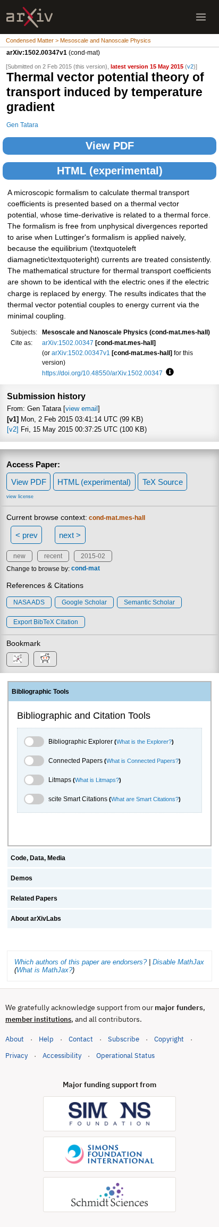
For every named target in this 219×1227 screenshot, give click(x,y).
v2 (190, 66)
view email (81, 409)
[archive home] (29, 17)
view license (19, 496)
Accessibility (62, 1055)
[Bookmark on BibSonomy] (17, 659)
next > (70, 535)
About (14, 1039)
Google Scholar (84, 602)
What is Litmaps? (97, 780)
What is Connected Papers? (142, 761)
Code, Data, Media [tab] (38, 858)
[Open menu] (201, 17)
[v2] (13, 429)
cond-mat (85, 569)
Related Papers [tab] (34, 898)
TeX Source (162, 481)
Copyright (169, 1039)
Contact (81, 1039)
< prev (26, 535)
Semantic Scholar (149, 602)
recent (53, 556)
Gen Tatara (22, 124)
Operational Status (125, 1055)
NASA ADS (29, 602)
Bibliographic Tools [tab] (40, 691)
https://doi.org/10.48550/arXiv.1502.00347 (102, 372)
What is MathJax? (44, 970)
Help (46, 1039)
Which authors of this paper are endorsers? (80, 962)
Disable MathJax (178, 962)
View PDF (110, 146)
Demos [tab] (21, 878)
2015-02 (93, 556)
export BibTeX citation (45, 622)
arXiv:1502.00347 (68, 342)
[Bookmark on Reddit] (45, 659)
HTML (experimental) (110, 171)
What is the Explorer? (144, 741)
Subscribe (123, 1039)
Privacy (16, 1055)
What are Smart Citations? (145, 799)
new (19, 556)
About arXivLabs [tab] (36, 918)
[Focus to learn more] (168, 372)
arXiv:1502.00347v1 (81, 352)
